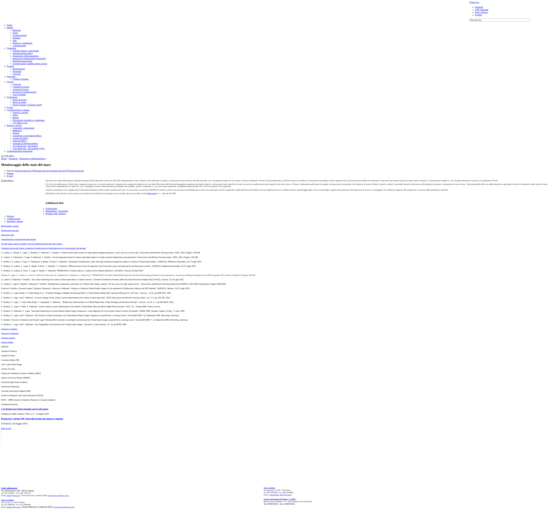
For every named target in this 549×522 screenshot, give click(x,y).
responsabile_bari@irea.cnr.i (280, 495)
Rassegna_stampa (15, 221)
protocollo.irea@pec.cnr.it (59, 495)
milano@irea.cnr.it (14, 507)
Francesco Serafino (9, 329)
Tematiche (13, 158)
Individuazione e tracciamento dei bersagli (18, 239)
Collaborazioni (13, 219)
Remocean (152, 193)
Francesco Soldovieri (10, 333)
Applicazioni (51, 208)
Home (4, 158)
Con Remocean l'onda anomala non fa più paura (24, 409)
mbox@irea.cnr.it (13, 495)
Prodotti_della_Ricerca (55, 213)
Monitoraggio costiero (10, 226)
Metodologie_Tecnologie (56, 211)
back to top (6, 428)
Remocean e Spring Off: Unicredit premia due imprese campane (32, 418)
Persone (10, 216)
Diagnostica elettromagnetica (32, 158)
